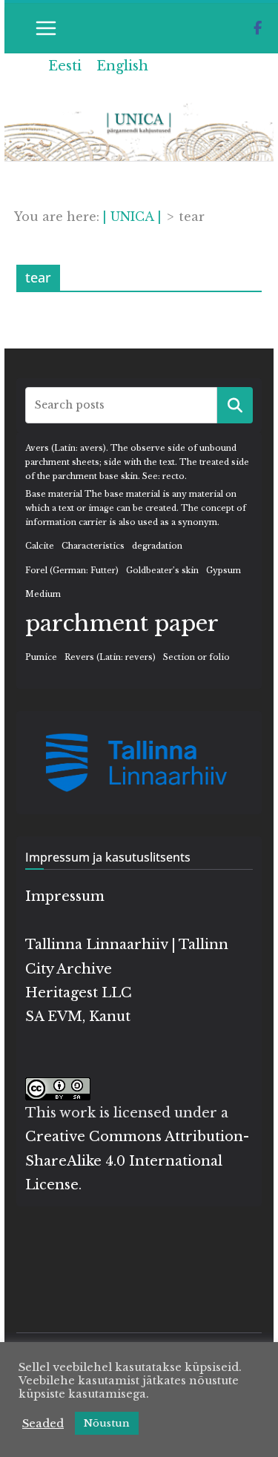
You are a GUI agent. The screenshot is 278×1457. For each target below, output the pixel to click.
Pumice (41, 657)
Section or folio (196, 657)
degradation (157, 546)
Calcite (39, 546)
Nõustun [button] (107, 1423)
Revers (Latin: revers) (110, 657)
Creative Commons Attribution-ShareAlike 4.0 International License (137, 1161)
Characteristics (93, 546)
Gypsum (223, 570)
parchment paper (122, 623)
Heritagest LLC (78, 993)
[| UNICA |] (139, 113)
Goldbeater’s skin (162, 570)
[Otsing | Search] (235, 405)
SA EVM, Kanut (77, 1016)
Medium (43, 594)
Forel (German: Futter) (72, 570)
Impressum (65, 896)
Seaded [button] (43, 1423)
